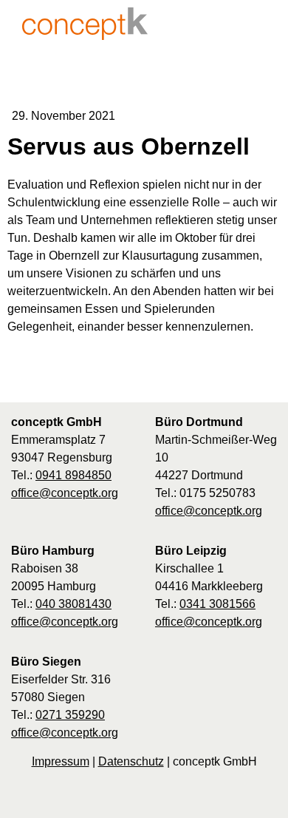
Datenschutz (131, 761)
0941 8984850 (73, 475)
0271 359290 (70, 715)
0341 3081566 (217, 604)
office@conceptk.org (64, 493)
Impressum (60, 761)
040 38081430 (73, 604)
